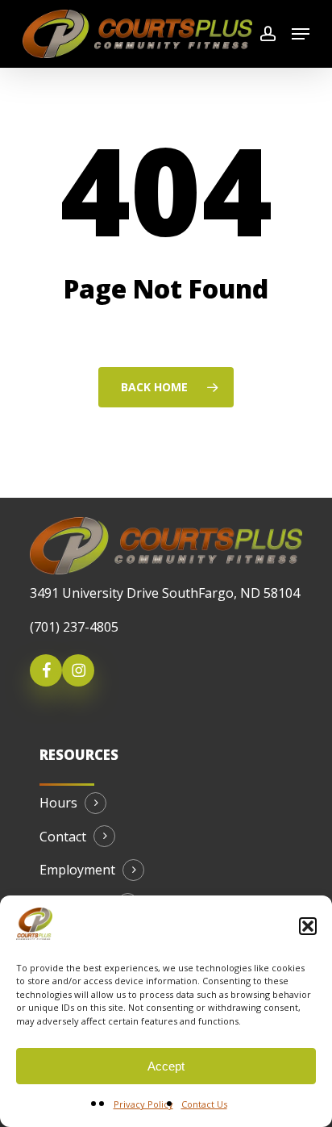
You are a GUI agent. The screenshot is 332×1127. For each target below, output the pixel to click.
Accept (166, 1066)
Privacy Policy (143, 1104)
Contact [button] (62, 837)
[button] (308, 926)
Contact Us (204, 1104)
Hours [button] (58, 803)
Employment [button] (77, 870)
